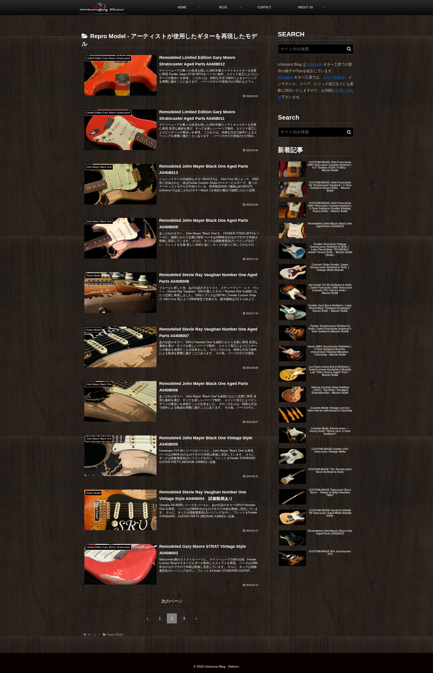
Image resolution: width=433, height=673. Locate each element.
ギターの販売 (334, 77)
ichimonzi (314, 64)
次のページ (172, 601)
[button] (349, 48)
